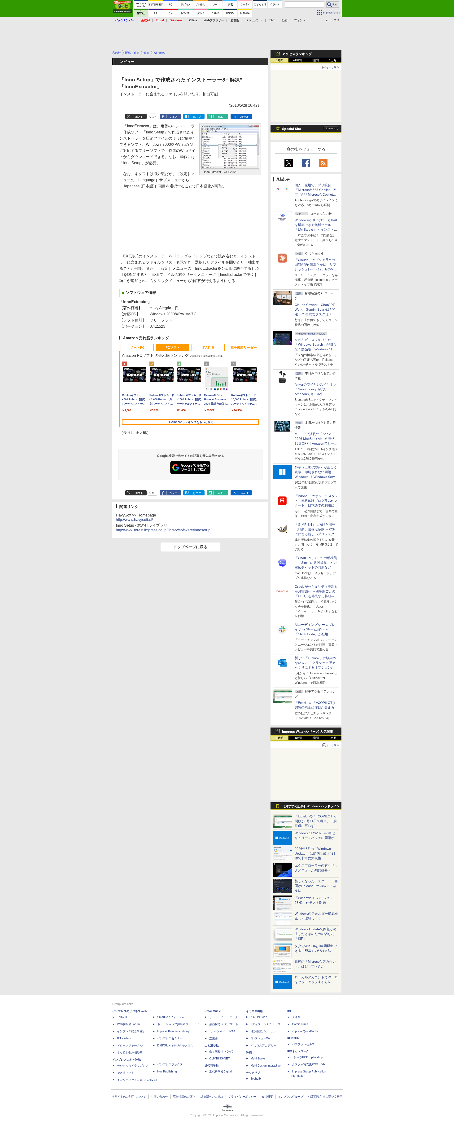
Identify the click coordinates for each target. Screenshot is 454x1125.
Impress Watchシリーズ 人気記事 (307, 731)
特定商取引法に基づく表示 (325, 1096)
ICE (289, 1011)
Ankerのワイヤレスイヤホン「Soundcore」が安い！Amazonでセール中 (315, 389)
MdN (249, 1052)
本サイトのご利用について (129, 1096)
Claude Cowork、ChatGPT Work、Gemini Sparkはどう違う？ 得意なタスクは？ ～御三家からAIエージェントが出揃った (316, 314)
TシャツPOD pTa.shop (307, 1057)
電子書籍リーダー (243, 347)
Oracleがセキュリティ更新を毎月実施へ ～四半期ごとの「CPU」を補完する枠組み (316, 591)
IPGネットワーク (298, 1051)
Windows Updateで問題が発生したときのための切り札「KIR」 (315, 933)
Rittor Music (213, 1011)
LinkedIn (244, 116)
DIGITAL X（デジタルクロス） (176, 1045)
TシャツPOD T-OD (222, 1031)
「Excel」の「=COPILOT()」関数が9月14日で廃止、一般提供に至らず (316, 821)
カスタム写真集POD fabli (309, 1064)
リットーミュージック (223, 1017)
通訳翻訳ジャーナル (263, 1031)
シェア (173, 116)
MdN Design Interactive (266, 1065)
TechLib (256, 1078)
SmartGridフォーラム (170, 1017)
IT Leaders (124, 1038)
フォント (300, 20)
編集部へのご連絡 (212, 1096)
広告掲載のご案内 (184, 1096)
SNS (272, 20)
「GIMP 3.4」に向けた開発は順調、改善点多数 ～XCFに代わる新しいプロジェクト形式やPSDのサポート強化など (316, 534)
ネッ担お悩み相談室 (130, 1052)
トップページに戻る (190, 547)
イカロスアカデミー (263, 1045)
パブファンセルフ (303, 1044)
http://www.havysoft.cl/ (134, 520)
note (220, 116)
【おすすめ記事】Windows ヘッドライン (311, 806)
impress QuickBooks (305, 1031)
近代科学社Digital (220, 1071)
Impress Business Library (173, 1031)
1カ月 (332, 60)
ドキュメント (254, 20)
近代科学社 (212, 1065)
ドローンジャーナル (130, 1045)
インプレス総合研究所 (131, 1031)
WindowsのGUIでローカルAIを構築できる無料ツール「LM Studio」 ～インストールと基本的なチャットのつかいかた (316, 229)
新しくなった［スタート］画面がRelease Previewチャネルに (316, 885)
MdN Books (258, 1058)
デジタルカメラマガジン (132, 1065)
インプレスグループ (290, 1096)
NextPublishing (167, 1071)
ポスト (139, 116)
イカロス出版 (254, 1011)
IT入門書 (208, 347)
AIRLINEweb (259, 1017)
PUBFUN (293, 1038)
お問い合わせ (159, 1096)
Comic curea (300, 1024)
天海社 (296, 1017)
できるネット (125, 1072)
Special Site (291, 129)
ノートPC (137, 347)
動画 (285, 20)
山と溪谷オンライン (222, 1051)
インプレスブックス (170, 1064)
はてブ (197, 116)
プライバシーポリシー (242, 1096)
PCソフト (173, 347)
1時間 (279, 60)
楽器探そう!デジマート (223, 1024)
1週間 (315, 60)
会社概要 (267, 1096)
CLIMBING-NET (219, 1058)
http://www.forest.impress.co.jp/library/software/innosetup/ (163, 530)
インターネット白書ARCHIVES (137, 1079)
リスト (153, 116)
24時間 (297, 60)
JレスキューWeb (261, 1038)
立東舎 (213, 1038)
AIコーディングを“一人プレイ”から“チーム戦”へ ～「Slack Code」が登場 (315, 629)
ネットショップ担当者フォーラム (178, 1024)
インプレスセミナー (170, 1038)
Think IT (122, 1017)
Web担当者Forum (128, 1024)
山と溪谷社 (212, 1045)
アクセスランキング (297, 54)
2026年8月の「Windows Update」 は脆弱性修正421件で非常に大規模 (315, 853)
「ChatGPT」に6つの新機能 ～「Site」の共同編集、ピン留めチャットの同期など (316, 562)
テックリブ (253, 1072)
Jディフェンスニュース (265, 1024)
